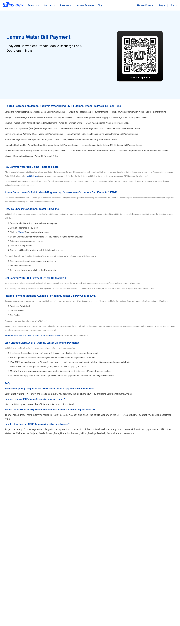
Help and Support (145, 5)
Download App (137, 77)
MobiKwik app (32, 176)
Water (21, 232)
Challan (42, 335)
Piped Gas (18, 335)
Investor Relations (85, 5)
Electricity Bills (54, 335)
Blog (100, 5)
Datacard (35, 335)
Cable (29, 335)
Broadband (9, 335)
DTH (24, 335)
